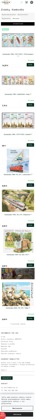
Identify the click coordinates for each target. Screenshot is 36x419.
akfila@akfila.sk (11, 387)
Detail (30, 64)
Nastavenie (17, 408)
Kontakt (4, 349)
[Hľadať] (22, 2)
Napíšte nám (5, 346)
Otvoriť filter (18, 24)
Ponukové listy (7, 341)
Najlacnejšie (23, 14)
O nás (3, 337)
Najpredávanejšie (9, 14)
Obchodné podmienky (9, 351)
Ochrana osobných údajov (11, 353)
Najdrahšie (6, 18)
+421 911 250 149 (11, 390)
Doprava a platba (8, 344)
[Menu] (32, 2)
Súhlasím (17, 414)
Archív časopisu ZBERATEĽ (11, 339)
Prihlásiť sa (6, 378)
